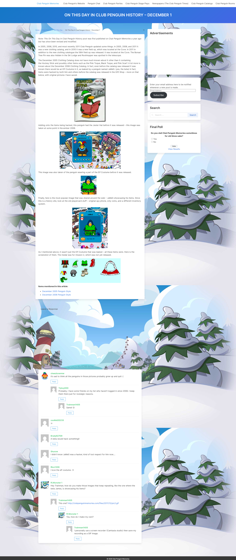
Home (37, 30)
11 (144, 30)
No (154, 142)
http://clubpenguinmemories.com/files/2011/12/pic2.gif (93, 503)
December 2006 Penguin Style (56, 294)
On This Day (58, 30)
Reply (54, 381)
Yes (155, 139)
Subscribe (158, 95)
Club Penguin (46, 30)
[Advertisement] (174, 55)
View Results (174, 149)
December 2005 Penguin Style (56, 291)
